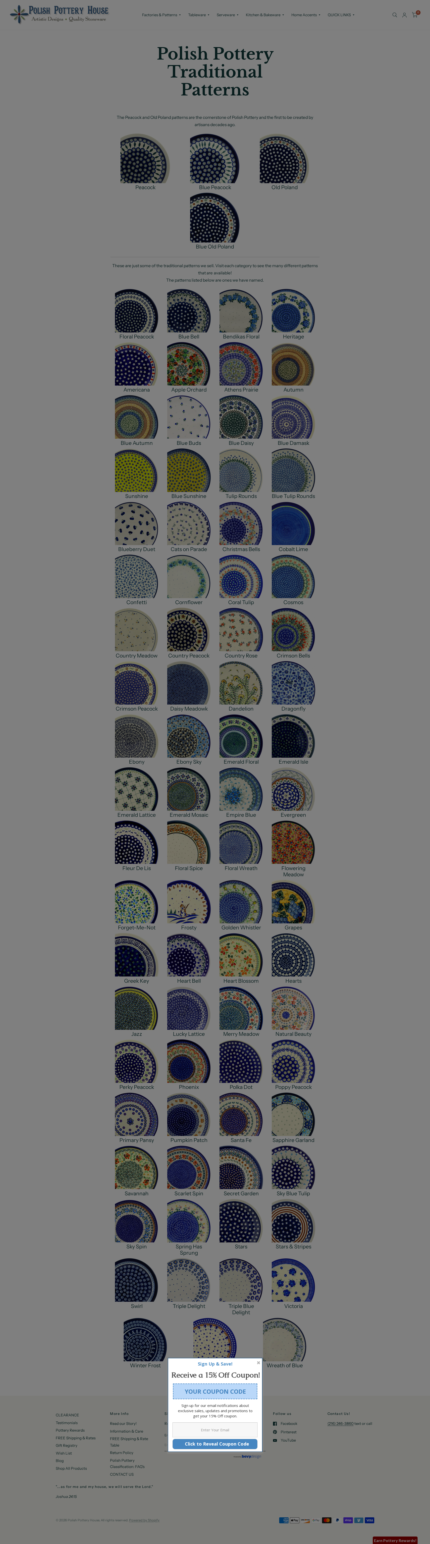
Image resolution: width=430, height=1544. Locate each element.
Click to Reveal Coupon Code (215, 1444)
